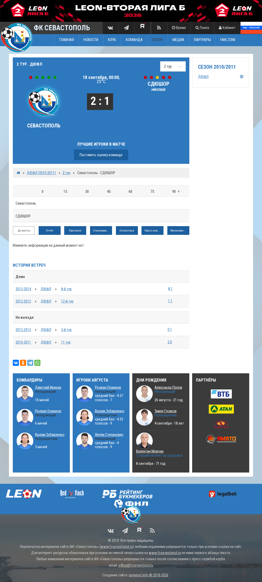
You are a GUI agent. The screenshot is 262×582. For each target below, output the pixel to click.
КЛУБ (112, 40)
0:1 (170, 329)
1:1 (170, 301)
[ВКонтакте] (16, 363)
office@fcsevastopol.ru (135, 565)
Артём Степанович (109, 434)
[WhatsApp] (37, 363)
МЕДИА (178, 40)
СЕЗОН (157, 40)
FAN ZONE (228, 40)
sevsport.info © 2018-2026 (148, 575)
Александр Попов (168, 387)
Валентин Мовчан (149, 451)
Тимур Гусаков (166, 411)
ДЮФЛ (46, 289)
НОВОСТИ (90, 40)
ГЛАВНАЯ (66, 40)
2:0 (170, 342)
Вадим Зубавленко (49, 434)
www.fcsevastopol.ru (117, 546)
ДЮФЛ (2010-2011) (41, 172)
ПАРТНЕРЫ (202, 40)
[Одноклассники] (23, 363)
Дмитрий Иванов (48, 387)
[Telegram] (30, 363)
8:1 (170, 288)
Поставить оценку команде (101, 155)
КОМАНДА (134, 40)
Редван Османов (48, 411)
